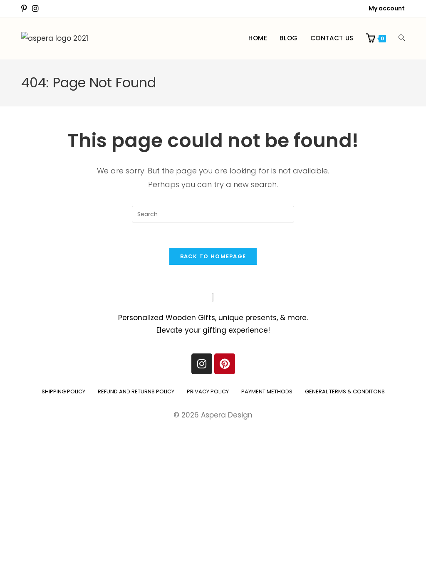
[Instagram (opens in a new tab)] (35, 9)
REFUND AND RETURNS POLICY (136, 391)
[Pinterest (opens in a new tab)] (25, 9)
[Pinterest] (224, 363)
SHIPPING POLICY (63, 391)
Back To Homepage (213, 256)
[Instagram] (201, 363)
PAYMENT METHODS (266, 391)
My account (387, 8)
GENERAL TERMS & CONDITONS (345, 391)
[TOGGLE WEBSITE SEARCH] (401, 38)
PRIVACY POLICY (208, 391)
